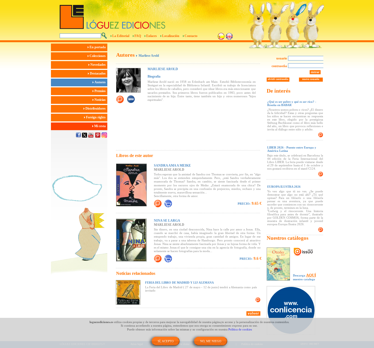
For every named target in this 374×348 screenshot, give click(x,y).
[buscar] (104, 35)
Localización (170, 36)
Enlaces (151, 36)
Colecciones (98, 56)
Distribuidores (96, 108)
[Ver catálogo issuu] (303, 252)
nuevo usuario (310, 79)
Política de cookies (240, 329)
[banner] (294, 311)
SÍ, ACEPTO (166, 341)
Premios (100, 91)
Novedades (98, 65)
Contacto (191, 36)
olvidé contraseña (278, 79)
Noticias (100, 100)
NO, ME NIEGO (210, 341)
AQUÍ (311, 275)
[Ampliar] (158, 203)
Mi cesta (100, 126)
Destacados (98, 73)
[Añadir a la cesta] (168, 203)
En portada (98, 47)
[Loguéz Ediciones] (157, 14)
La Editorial (120, 36)
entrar (315, 72)
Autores (100, 82)
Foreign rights (96, 117)
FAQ (137, 36)
